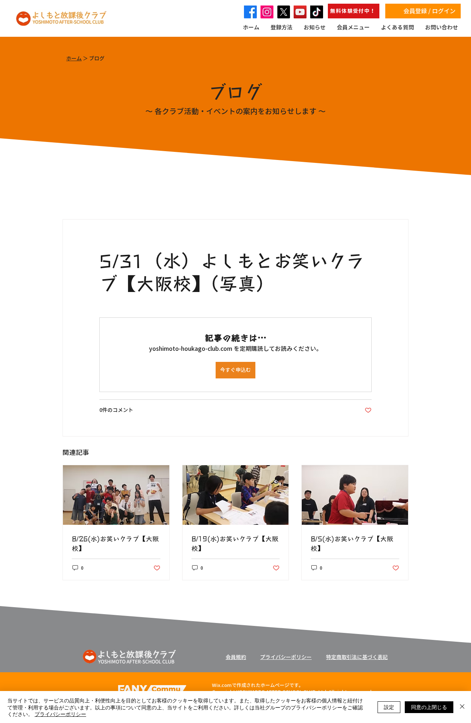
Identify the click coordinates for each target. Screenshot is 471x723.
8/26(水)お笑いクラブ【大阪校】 (115, 543)
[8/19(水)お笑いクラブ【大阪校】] (236, 495)
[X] (283, 12)
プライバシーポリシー (60, 713)
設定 (389, 706)
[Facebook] (250, 12)
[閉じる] (462, 707)
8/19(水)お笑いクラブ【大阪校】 (235, 543)
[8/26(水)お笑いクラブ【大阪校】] (116, 495)
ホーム (74, 58)
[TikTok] (316, 12)
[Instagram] (267, 12)
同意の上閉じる (429, 706)
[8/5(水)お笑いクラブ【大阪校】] (355, 495)
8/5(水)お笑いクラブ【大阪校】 (352, 543)
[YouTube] (300, 12)
